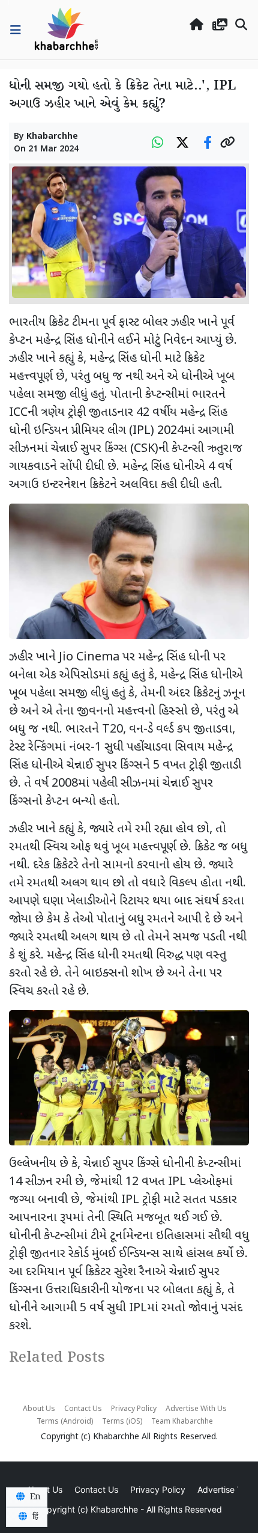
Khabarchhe (52, 136)
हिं (34, 1517)
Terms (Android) (65, 1422)
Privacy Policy (134, 1409)
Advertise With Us (196, 1409)
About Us (39, 1409)
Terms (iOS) (122, 1422)
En (34, 1497)
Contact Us (83, 1409)
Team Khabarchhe (182, 1422)
